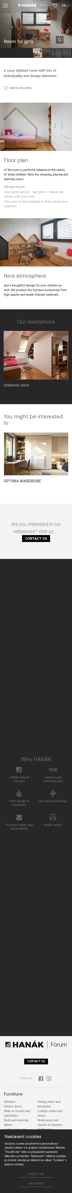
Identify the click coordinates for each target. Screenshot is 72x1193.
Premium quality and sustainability (19, 826)
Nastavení (36, 1183)
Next (63, 454)
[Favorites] (55, 5)
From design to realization (19, 803)
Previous (8, 454)
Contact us (36, 538)
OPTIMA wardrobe (22, 481)
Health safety (53, 825)
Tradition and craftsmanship (52, 779)
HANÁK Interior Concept (19, 779)
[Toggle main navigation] (5, 6)
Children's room (16, 385)
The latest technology (52, 801)
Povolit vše (36, 1174)
